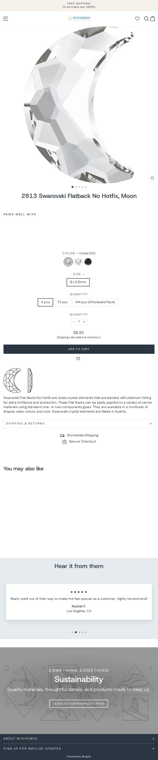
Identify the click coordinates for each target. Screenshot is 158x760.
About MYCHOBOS (20, 739)
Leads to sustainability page (78, 704)
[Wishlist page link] (139, 18)
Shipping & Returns (25, 424)
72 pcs (62, 302)
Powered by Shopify (79, 756)
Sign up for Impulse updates (32, 749)
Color (79, 253)
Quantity (79, 294)
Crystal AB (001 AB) (78, 262)
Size (79, 274)
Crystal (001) (68, 262)
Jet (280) (88, 262)
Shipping (63, 337)
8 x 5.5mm (78, 282)
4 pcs (45, 302)
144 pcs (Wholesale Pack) (95, 302)
